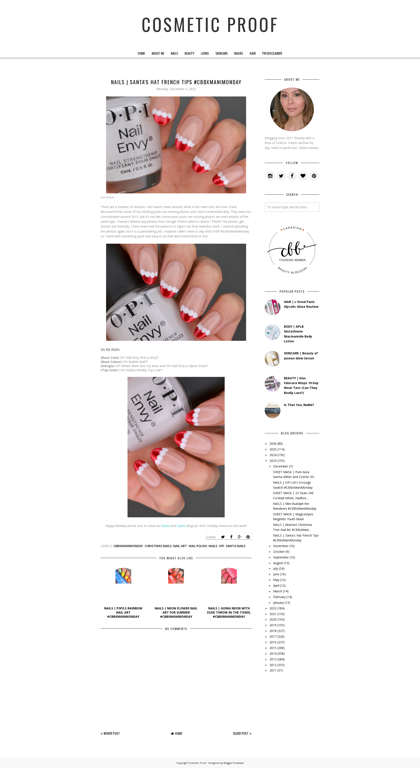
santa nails (235, 546)
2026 (273, 443)
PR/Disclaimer (272, 53)
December (280, 466)
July (275, 568)
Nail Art (180, 546)
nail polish (198, 546)
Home (141, 53)
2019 (273, 625)
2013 (273, 659)
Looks (205, 53)
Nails (174, 53)
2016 (273, 642)
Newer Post (112, 733)
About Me (158, 53)
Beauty (189, 53)
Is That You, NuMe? (299, 405)
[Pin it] (247, 537)
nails (213, 546)
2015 (273, 648)
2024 (273, 455)
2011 (273, 670)
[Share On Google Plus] (239, 537)
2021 (273, 614)
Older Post (240, 733)
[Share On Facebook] (231, 537)
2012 (273, 665)
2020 (273, 619)
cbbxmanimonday (128, 546)
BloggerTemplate (234, 763)
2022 (273, 608)
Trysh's (181, 526)
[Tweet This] (222, 537)
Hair (253, 53)
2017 (273, 636)
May (276, 580)
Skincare (221, 53)
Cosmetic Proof (210, 24)
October (279, 551)
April (276, 585)
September (281, 557)
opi (221, 546)
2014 (273, 653)
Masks (238, 53)
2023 (273, 460)
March (277, 591)
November (280, 546)
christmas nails (158, 546)
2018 (273, 631)
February (279, 597)
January (278, 602)
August (278, 563)
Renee (165, 526)
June (276, 574)
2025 (273, 449)
